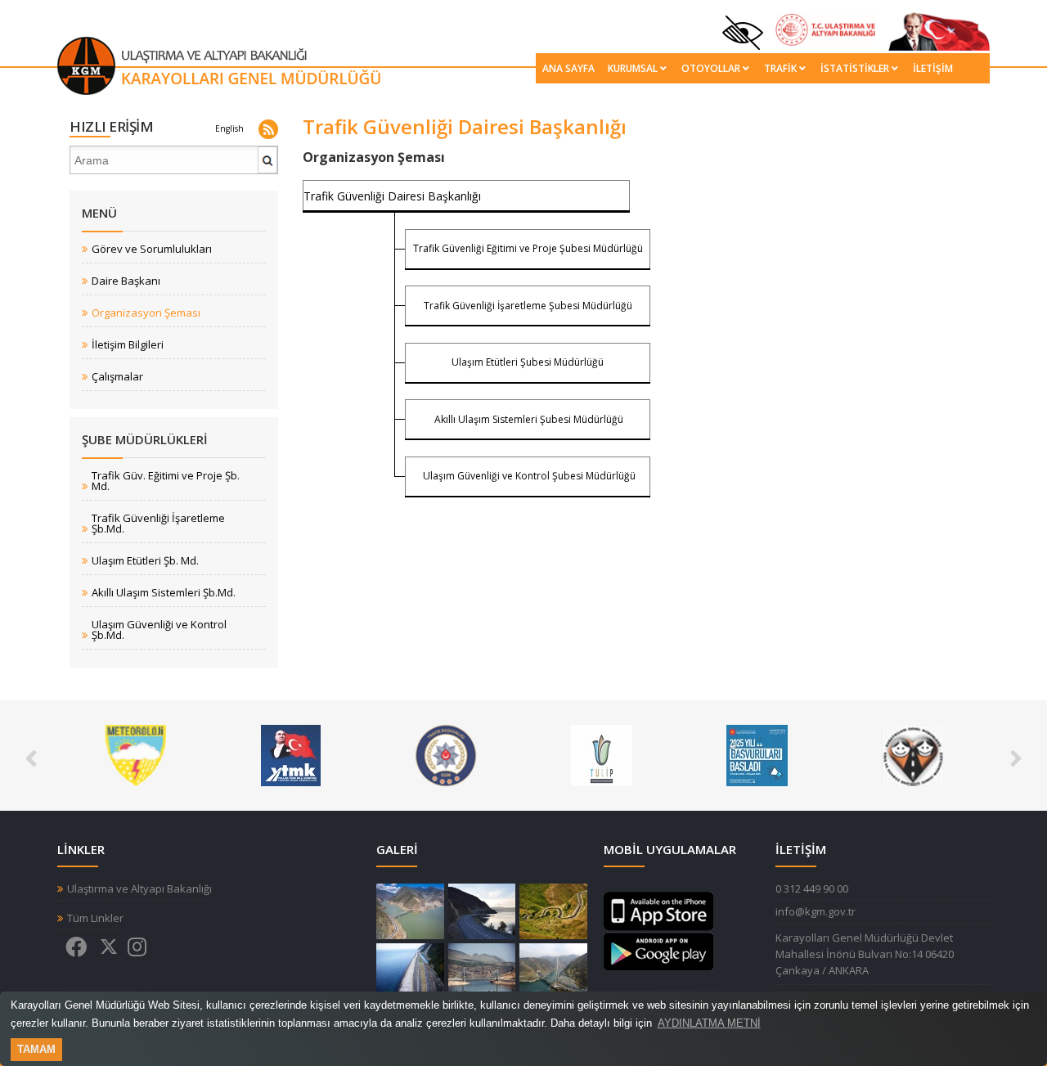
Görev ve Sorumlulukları (152, 249)
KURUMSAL (633, 68)
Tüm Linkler (95, 918)
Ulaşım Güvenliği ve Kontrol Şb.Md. (159, 630)
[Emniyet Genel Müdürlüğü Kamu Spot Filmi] (446, 754)
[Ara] (268, 166)
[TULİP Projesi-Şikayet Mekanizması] (601, 754)
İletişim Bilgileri (128, 345)
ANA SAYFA (568, 68)
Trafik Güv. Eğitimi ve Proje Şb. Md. (166, 481)
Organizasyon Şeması (146, 313)
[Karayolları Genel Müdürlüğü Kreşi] (912, 754)
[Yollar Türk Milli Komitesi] (291, 754)
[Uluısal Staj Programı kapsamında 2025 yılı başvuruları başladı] (757, 754)
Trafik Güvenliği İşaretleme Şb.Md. (158, 523)
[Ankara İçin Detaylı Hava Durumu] (135, 754)
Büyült (410, 911)
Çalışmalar (117, 376)
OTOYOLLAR (710, 68)
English (229, 128)
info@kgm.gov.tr (815, 911)
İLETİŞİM (933, 68)
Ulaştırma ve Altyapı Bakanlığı (139, 889)
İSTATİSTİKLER (854, 68)
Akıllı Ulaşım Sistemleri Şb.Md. (164, 592)
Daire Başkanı (126, 281)
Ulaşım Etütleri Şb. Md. (145, 560)
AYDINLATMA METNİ (709, 1023)
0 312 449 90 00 (811, 888)
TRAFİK (780, 68)
